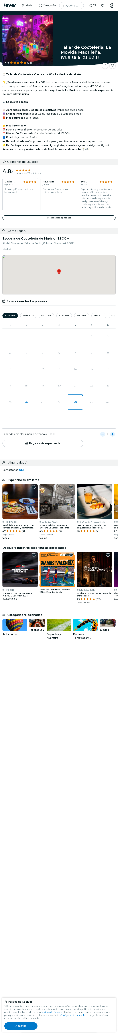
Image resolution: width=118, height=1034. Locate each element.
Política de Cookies (52, 1012)
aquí (21, 469)
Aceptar (21, 1025)
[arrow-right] (114, 316)
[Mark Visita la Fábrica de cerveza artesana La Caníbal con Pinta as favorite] (71, 487)
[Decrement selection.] (102, 434)
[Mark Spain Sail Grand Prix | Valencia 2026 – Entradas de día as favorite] (71, 555)
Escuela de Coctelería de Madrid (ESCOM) (36, 238)
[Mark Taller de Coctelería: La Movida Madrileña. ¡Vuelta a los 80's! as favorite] (112, 66)
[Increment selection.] (112, 434)
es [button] (94, 5)
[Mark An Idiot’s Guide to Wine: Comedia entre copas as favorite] (108, 555)
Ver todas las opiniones (59, 218)
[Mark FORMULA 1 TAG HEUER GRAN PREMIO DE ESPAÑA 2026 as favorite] (34, 555)
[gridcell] (75, 402)
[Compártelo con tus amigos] (105, 66)
